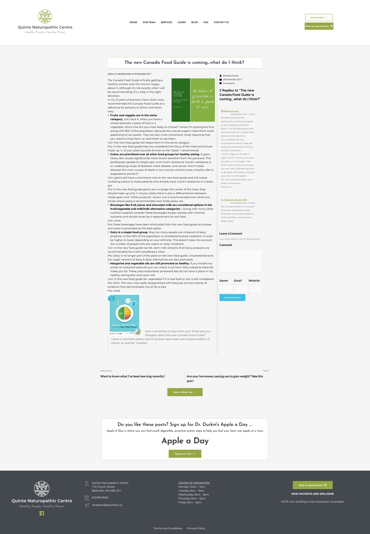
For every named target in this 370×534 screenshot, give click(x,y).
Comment (225, 245)
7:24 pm (243, 203)
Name (223, 280)
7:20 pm (243, 114)
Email (238, 280)
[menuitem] (133, 22)
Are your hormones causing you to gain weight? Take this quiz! (225, 378)
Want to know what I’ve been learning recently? (132, 376)
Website (254, 280)
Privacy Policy (196, 528)
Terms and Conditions (168, 528)
